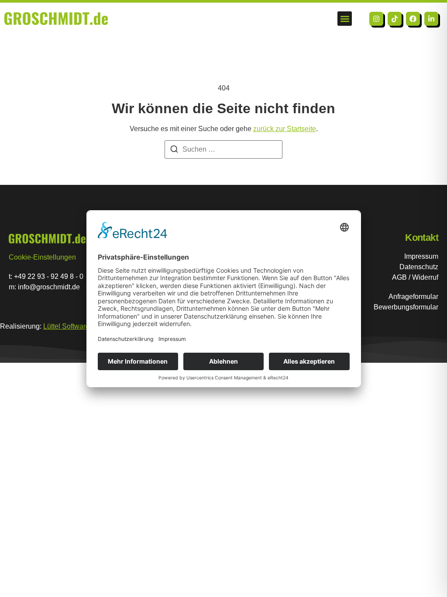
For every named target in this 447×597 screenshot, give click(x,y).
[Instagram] (376, 19)
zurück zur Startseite (284, 128)
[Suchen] (174, 150)
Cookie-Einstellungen (42, 257)
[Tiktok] (395, 19)
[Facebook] (413, 19)
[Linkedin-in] (431, 19)
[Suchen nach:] (223, 149)
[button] (344, 18)
